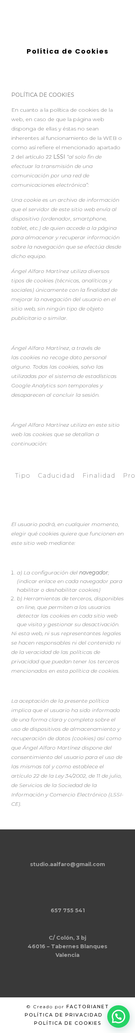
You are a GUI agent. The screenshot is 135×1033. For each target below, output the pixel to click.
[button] (118, 1016)
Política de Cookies (67, 1023)
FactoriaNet (87, 1006)
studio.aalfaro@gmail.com (67, 864)
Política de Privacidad (64, 1015)
